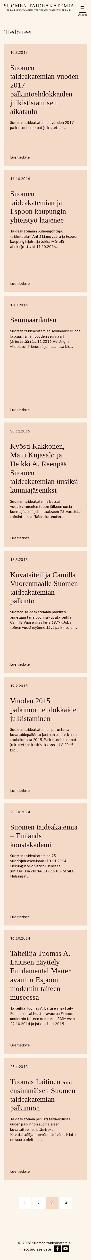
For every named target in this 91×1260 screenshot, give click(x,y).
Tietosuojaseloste (35, 1249)
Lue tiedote (20, 157)
